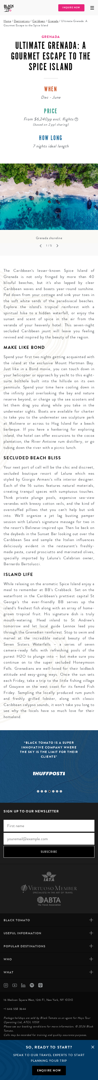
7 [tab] (61, 791)
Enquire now (49, 1070)
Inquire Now (71, 7)
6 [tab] (57, 791)
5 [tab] (53, 791)
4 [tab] (49, 791)
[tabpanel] (49, 202)
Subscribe (49, 852)
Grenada (53, 21)
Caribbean (38, 21)
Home (7, 21)
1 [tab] (38, 791)
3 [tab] (45, 791)
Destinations (21, 21)
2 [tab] (42, 791)
